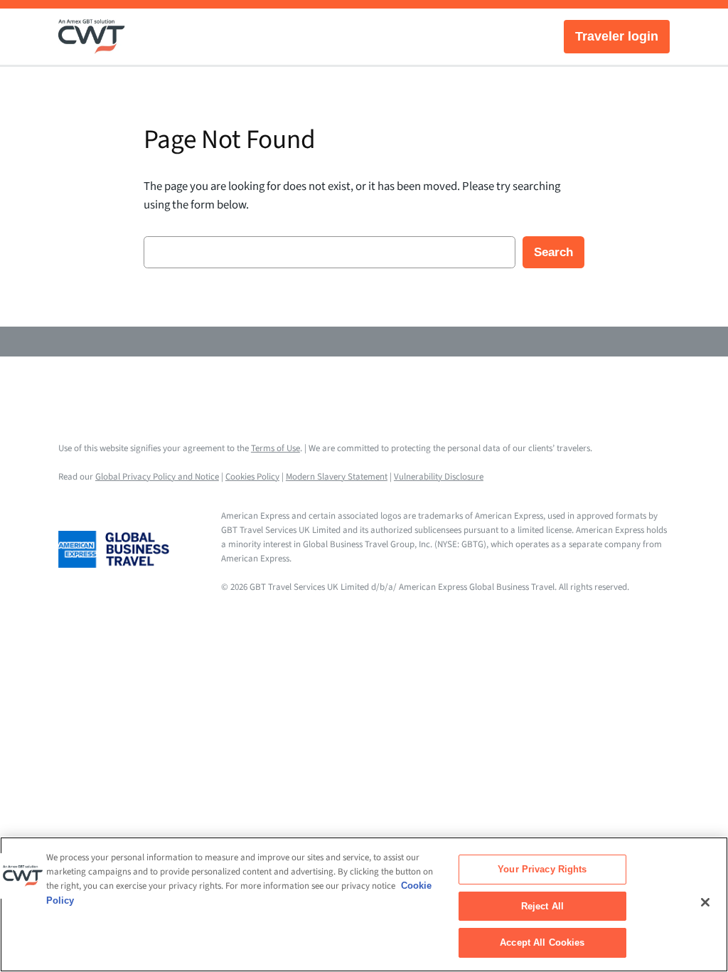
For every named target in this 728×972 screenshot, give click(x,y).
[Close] (705, 902)
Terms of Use (275, 448)
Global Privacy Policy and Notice (157, 476)
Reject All (542, 906)
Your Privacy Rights (542, 869)
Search (553, 252)
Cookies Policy (252, 476)
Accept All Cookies (542, 942)
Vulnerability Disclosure (438, 476)
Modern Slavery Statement (336, 476)
